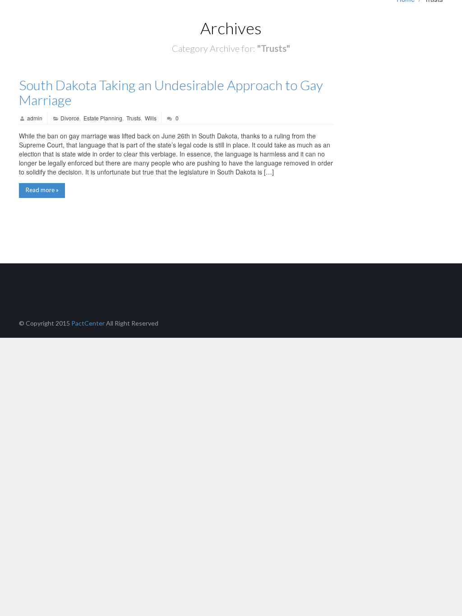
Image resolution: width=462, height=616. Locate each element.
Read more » (42, 189)
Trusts (133, 118)
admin (34, 118)
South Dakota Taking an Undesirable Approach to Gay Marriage (171, 92)
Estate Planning (102, 118)
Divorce (69, 118)
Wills (151, 118)
